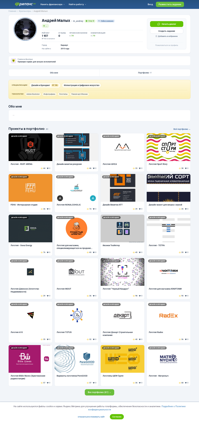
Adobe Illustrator (33, 94)
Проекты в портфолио (26, 128)
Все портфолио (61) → (99, 392)
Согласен (116, 417)
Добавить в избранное (168, 36)
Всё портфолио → (182, 129)
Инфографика (49, 94)
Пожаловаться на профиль (166, 45)
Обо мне (54, 73)
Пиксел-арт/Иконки (79, 94)
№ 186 (55, 85)
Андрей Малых (56, 20)
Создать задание (166, 31)
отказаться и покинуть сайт (91, 417)
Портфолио (145, 73)
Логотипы (63, 94)
